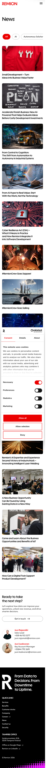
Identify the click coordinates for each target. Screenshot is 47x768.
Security (5, 727)
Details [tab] (22, 338)
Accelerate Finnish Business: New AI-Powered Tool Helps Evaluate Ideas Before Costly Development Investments (22, 115)
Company (6, 713)
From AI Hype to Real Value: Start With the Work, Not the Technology (20, 194)
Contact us (6, 724)
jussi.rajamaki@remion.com (27, 638)
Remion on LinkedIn (10, 748)
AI (16, 36)
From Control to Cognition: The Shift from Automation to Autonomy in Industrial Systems (18, 155)
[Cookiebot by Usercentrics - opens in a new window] (31, 331)
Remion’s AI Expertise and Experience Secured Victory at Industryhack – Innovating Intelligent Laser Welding (21, 460)
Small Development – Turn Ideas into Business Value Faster (18, 76)
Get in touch (20, 618)
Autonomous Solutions (34, 36)
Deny (22, 435)
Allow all (23, 418)
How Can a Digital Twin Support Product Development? (18, 577)
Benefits (5, 706)
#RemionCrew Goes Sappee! (16, 273)
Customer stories (8, 709)
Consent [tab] (8, 338)
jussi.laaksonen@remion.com (28, 652)
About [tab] (37, 338)
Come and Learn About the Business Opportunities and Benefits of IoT (20, 540)
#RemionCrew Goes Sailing (15, 307)
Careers (5, 716)
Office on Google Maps (11, 745)
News (4, 720)
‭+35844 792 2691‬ (22, 649)
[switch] (38, 390)
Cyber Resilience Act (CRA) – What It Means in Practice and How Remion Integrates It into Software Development (17, 235)
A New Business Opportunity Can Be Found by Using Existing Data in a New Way (16, 500)
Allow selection (23, 426)
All (6, 36)
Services (5, 702)
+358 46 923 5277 (22, 635)
